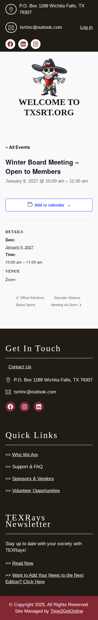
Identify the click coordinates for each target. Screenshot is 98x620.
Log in (86, 27)
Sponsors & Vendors (33, 478)
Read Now (22, 563)
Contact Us (19, 366)
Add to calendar (49, 205)
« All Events (17, 147)
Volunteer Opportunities (36, 490)
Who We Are (25, 454)
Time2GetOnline (66, 611)
